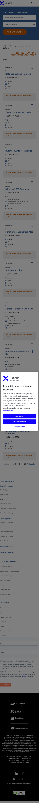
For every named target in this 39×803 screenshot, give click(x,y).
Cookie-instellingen (19, 426)
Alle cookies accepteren (19, 421)
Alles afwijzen (20, 416)
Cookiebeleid (8, 410)
